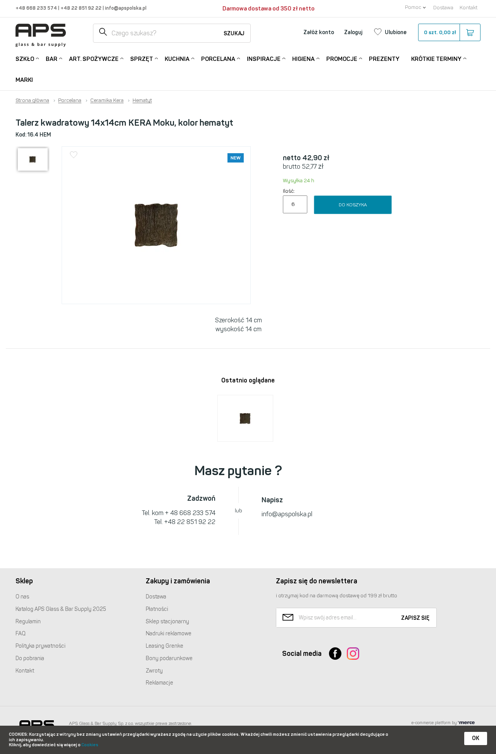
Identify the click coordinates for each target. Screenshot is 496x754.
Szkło (25, 58)
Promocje (341, 58)
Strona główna (32, 100)
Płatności (157, 609)
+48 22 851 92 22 (81, 8)
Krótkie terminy (436, 58)
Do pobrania (30, 658)
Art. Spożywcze (94, 58)
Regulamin (28, 621)
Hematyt (142, 100)
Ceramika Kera (107, 100)
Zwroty (154, 671)
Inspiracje (264, 58)
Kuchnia (177, 58)
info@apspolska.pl (125, 8)
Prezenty (384, 58)
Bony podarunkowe (169, 658)
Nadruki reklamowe (168, 633)
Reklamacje (159, 683)
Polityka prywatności (40, 646)
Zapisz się (415, 618)
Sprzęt (141, 58)
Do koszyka (353, 205)
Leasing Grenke (164, 646)
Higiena (303, 58)
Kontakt (468, 7)
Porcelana (218, 58)
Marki (24, 79)
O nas (22, 596)
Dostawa (443, 7)
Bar (51, 58)
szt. (440, 32)
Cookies (89, 744)
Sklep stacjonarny (167, 621)
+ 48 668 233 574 (190, 513)
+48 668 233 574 (37, 8)
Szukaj (234, 33)
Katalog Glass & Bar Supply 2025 (61, 609)
